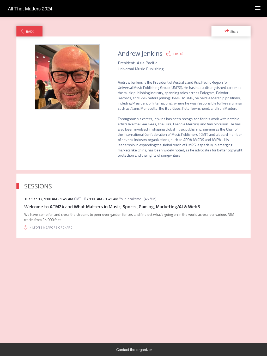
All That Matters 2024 (30, 8)
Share (234, 31)
